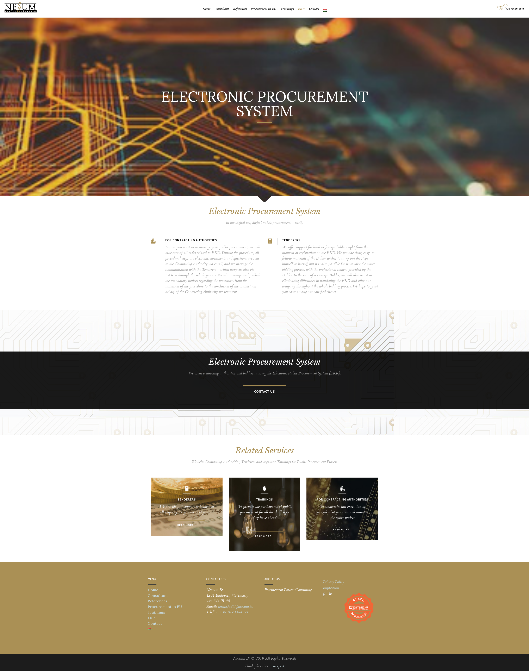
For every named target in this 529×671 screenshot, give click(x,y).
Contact (155, 623)
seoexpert (277, 666)
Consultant (158, 595)
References (157, 601)
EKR (151, 617)
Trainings (156, 612)
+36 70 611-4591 (233, 612)
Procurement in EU (165, 606)
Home (153, 590)
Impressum (331, 587)
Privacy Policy (333, 582)
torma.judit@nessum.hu (235, 606)
